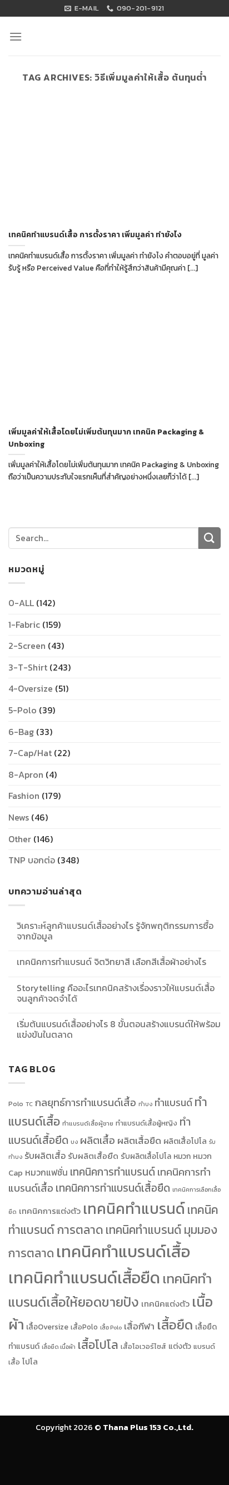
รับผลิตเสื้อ (45, 1155)
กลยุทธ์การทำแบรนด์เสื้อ (85, 1102)
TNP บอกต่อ (31, 860)
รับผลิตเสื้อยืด (93, 1156)
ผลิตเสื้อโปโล (185, 1141)
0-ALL (21, 602)
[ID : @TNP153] (216, 803)
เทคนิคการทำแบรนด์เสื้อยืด (113, 1188)
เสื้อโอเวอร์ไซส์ (143, 1346)
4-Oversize (30, 688)
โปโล (30, 1362)
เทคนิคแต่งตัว (165, 1304)
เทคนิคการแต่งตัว (50, 1211)
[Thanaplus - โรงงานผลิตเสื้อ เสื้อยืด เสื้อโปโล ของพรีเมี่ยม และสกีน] (114, 39)
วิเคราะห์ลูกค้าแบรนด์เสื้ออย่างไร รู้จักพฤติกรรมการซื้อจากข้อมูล (115, 931)
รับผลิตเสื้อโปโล (146, 1156)
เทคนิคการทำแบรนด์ (112, 1171)
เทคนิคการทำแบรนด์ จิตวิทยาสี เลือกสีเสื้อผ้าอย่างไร (111, 962)
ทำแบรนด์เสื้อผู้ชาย (87, 1123)
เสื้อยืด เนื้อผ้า (59, 1346)
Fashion (23, 795)
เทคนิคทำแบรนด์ (134, 1208)
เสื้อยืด (175, 1324)
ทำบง (145, 1103)
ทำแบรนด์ (173, 1103)
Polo (15, 1104)
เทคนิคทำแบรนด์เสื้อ (123, 1251)
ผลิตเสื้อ (97, 1140)
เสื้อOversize (47, 1326)
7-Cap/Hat (30, 752)
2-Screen (27, 645)
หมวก (182, 1156)
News (18, 817)
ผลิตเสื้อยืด (139, 1140)
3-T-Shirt (27, 667)
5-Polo (22, 710)
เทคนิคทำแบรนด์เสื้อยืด (84, 1277)
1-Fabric (24, 624)
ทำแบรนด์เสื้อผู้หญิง (146, 1123)
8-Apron (25, 774)
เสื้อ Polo (111, 1327)
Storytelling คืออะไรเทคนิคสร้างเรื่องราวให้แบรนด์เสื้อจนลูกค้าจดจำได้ (116, 993)
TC (29, 1103)
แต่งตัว (179, 1346)
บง (74, 1141)
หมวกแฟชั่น (46, 1172)
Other (19, 839)
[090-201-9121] (216, 778)
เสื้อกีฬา (139, 1326)
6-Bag (21, 731)
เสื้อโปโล (98, 1344)
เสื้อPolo (84, 1327)
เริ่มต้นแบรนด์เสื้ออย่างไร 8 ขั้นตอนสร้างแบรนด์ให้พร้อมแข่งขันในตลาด (119, 1029)
